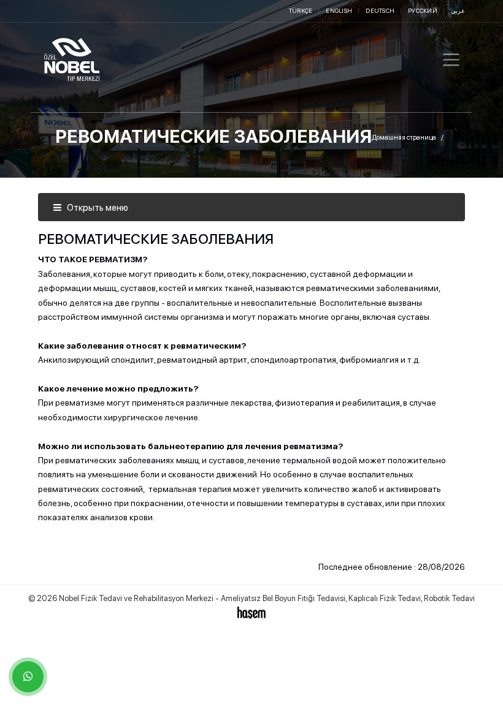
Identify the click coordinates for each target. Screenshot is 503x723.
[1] (451, 59)
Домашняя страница (404, 138)
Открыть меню (96, 207)
